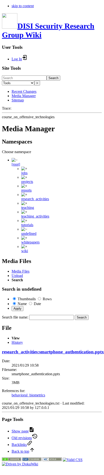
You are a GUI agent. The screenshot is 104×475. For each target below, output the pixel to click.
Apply (17, 308)
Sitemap (18, 100)
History (17, 342)
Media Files (20, 271)
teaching (27, 208)
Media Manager (24, 96)
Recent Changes (24, 91)
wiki (24, 251)
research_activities (35, 199)
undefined (28, 233)
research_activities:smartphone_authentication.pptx (53, 351)
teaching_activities (35, 216)
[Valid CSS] (73, 460)
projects (27, 182)
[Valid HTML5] (52, 460)
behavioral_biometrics (28, 395)
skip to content (23, 6)
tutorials (27, 225)
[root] (16, 164)
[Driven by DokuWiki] (20, 464)
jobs (24, 173)
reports (26, 190)
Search (53, 78)
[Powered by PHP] (32, 460)
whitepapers (30, 242)
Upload (17, 276)
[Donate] (11, 460)
